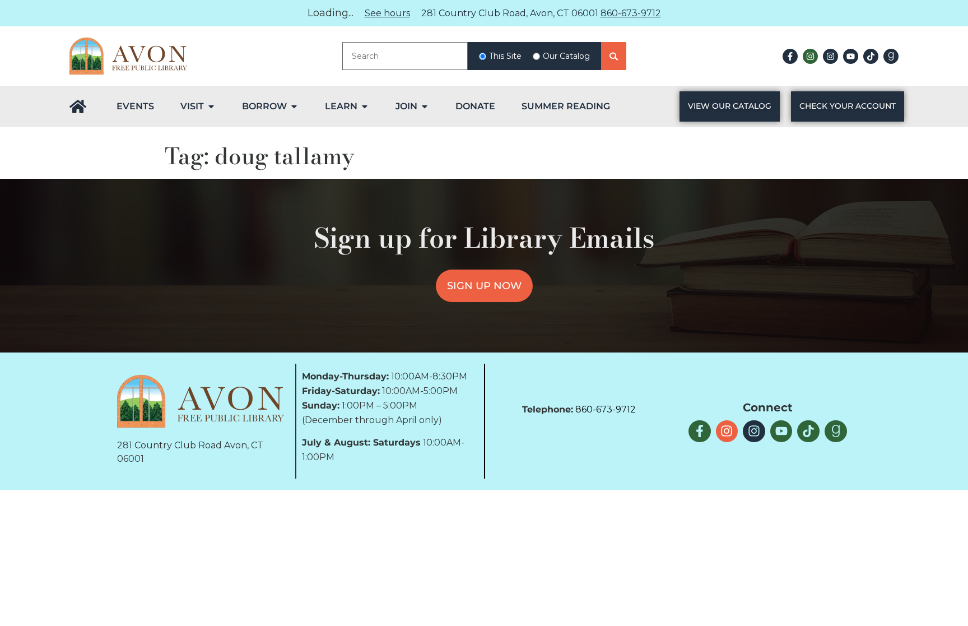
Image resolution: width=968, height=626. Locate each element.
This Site (505, 56)
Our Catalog (566, 56)
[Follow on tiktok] (870, 56)
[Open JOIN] (424, 106)
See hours (387, 13)
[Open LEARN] (364, 106)
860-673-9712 (631, 13)
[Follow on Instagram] (810, 56)
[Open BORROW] (294, 106)
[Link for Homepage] (77, 106)
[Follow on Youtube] (850, 56)
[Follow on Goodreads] (891, 56)
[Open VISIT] (211, 106)
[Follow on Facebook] (790, 56)
